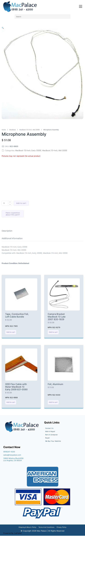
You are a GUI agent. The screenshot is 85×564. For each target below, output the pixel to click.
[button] (3, 28)
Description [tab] (7, 231)
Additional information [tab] (12, 238)
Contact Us (49, 428)
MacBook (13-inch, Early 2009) (28, 150)
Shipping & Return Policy (27, 527)
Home (4, 130)
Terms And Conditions (46, 527)
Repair (47, 438)
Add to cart (21, 203)
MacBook (12, 130)
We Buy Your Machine (53, 441)
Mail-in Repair (50, 431)
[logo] (20, 6)
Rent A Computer (51, 435)
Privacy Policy (61, 527)
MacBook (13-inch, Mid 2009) (29, 130)
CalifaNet (18, 533)
